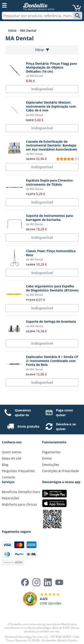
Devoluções (50, 464)
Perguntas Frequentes (18, 471)
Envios (47, 458)
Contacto (8, 477)
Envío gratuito (28, 426)
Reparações (10, 498)
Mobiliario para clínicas (19, 504)
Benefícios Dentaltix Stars (21, 492)
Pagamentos (51, 452)
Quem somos (12, 452)
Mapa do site (11, 458)
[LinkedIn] (48, 582)
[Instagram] (36, 582)
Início (12, 30)
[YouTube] (59, 582)
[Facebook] (25, 582)
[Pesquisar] (78, 15)
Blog (5, 464)
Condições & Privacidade (60, 471)
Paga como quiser (64, 412)
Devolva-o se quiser (66, 426)
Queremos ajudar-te (23, 412)
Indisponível (42, 89)
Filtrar (39, 50)
